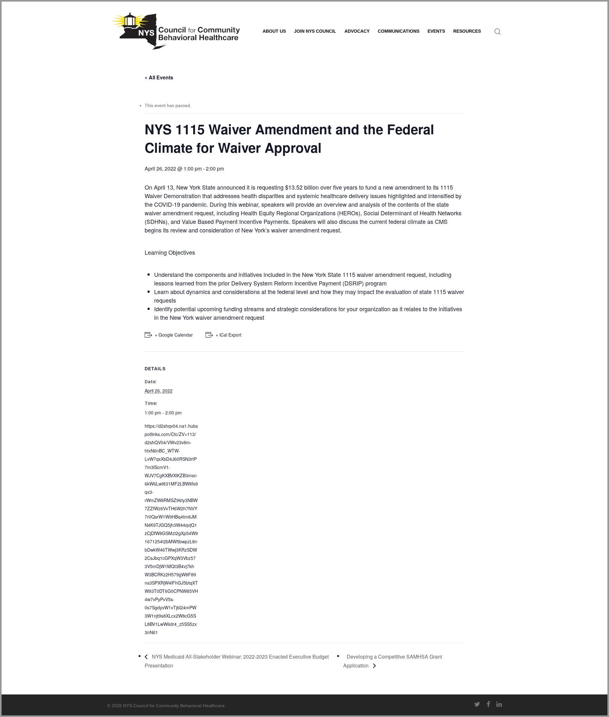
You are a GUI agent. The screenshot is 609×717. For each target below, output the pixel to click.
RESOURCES (467, 31)
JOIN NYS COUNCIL (315, 31)
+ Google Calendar (174, 335)
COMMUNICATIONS (398, 31)
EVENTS (436, 31)
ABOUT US (274, 31)
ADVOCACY (357, 31)
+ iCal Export (228, 335)
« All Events (159, 77)
